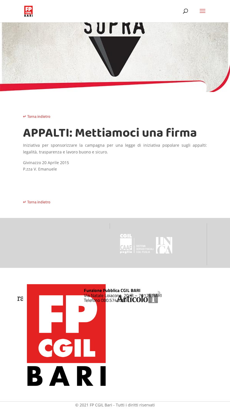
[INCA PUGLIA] (164, 252)
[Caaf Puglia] (137, 252)
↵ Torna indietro (36, 116)
